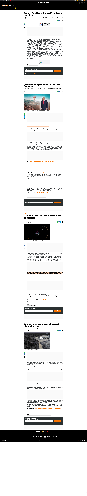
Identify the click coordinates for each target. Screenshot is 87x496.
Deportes (41, 436)
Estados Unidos (48, 415)
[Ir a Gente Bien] (11, 0)
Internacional (26, 213)
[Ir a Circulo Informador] (7, 0)
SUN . (25, 221)
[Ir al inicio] (10, 2)
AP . (25, 91)
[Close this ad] (86, 492)
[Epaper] (78, 0)
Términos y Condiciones (34, 73)
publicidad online (45, 437)
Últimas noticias (4, 5)
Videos (16, 5)
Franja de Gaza (29, 415)
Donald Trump (44, 415)
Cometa (28, 305)
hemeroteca (41, 437)
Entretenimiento (49, 436)
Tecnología (44, 436)
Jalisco (9, 5)
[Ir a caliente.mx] (75, 0)
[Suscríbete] (83, 0)
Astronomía (31, 305)
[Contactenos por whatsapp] (84, 2)
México (13, 5)
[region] (43, 494)
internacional (37, 436)
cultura (53, 436)
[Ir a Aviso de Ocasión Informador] (3, 0)
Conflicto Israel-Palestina (38, 415)
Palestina (33, 415)
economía (56, 436)
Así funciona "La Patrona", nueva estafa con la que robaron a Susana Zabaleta (45, 186)
